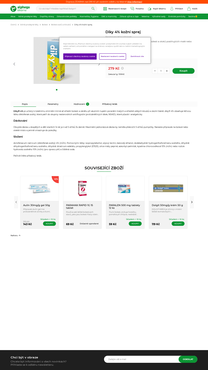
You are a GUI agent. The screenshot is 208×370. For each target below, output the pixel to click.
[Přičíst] (167, 71)
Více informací (134, 2)
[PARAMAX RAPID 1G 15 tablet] (82, 188)
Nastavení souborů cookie (112, 56)
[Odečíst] (155, 71)
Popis (25, 104)
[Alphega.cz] (21, 9)
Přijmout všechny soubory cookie (80, 56)
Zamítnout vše (137, 56)
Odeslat (188, 359)
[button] (14, 64)
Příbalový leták (109, 104)
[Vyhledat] (93, 8)
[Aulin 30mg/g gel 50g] (39, 188)
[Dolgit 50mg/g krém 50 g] (168, 188)
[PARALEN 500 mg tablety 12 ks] (125, 188)
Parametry (53, 104)
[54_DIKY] (57, 60)
